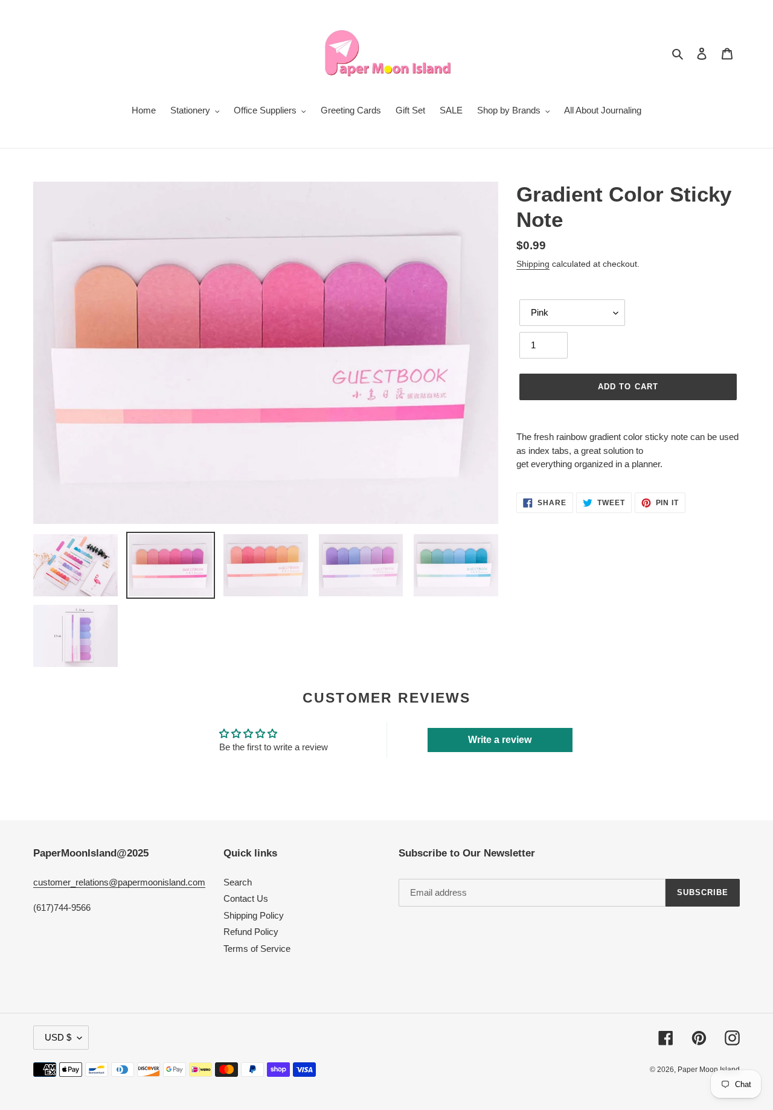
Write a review (499, 740)
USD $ (58, 1037)
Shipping (533, 264)
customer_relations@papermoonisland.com (119, 882)
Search (237, 882)
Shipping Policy (253, 915)
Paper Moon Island (709, 1069)
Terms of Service (256, 948)
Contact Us (245, 898)
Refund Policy (250, 932)
